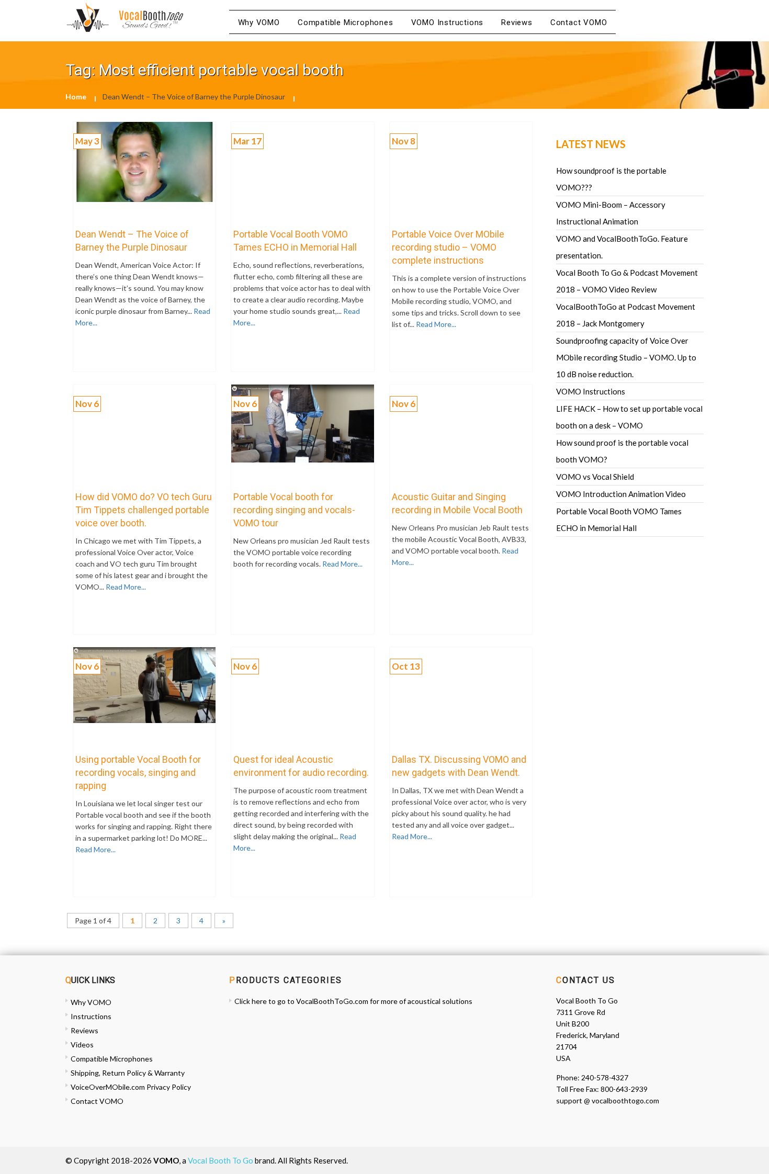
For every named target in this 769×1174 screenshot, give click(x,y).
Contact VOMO (578, 22)
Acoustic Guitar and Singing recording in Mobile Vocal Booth (457, 503)
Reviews (517, 22)
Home (75, 96)
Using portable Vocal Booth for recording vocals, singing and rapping (138, 772)
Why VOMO (259, 22)
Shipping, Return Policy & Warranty (128, 1072)
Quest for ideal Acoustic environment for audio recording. (301, 766)
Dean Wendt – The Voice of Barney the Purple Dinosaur (132, 241)
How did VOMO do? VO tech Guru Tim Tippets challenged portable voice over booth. (143, 509)
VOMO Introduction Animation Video (621, 494)
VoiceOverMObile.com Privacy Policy (131, 1086)
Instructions (91, 1016)
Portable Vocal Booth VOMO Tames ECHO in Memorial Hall (295, 241)
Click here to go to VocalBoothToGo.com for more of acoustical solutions (353, 1001)
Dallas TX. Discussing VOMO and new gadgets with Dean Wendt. (459, 766)
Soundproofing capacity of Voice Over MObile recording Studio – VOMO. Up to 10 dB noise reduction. (626, 357)
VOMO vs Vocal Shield (595, 476)
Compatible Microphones (345, 22)
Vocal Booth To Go (220, 1160)
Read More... (435, 324)
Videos (82, 1044)
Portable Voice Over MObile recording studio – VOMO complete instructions (448, 247)
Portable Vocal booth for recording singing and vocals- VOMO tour (294, 509)
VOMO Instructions (447, 22)
